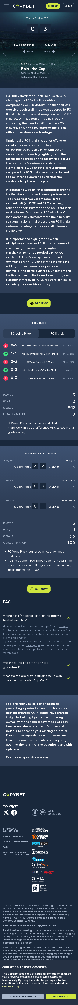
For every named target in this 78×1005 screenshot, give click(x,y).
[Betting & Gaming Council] (43, 873)
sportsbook (31, 757)
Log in (68, 6)
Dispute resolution (16, 842)
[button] (6, 6)
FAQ (5, 847)
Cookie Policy (11, 986)
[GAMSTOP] (40, 844)
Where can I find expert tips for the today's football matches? (32, 618)
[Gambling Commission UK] (40, 830)
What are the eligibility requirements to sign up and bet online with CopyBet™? (32, 678)
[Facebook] (14, 812)
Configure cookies (23, 996)
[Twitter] (6, 812)
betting (11, 713)
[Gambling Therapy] (40, 837)
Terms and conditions (10, 830)
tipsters (43, 713)
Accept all (60, 996)
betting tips (33, 645)
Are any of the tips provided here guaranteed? (25, 665)
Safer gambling (13, 836)
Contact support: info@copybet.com (16, 853)
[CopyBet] (24, 6)
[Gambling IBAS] (38, 858)
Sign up (53, 6)
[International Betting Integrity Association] (38, 879)
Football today (16, 703)
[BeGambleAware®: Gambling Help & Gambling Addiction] (40, 865)
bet (37, 740)
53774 (17, 911)
